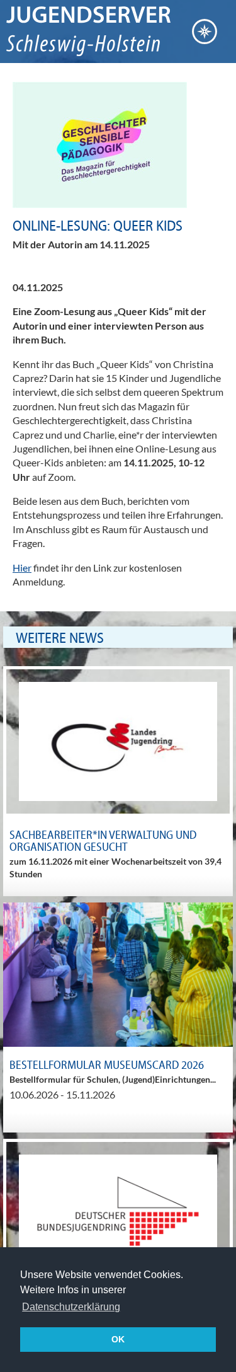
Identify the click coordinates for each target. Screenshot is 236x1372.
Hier (22, 568)
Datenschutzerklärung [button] (71, 1306)
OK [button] (118, 1339)
